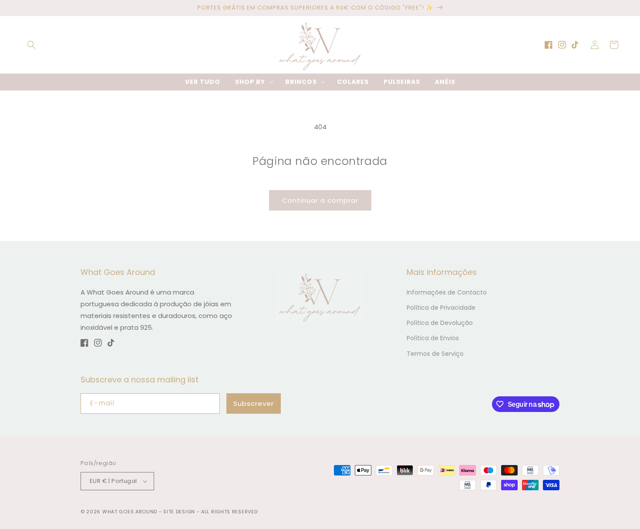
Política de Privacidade (441, 307)
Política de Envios (433, 338)
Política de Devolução (440, 322)
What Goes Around (129, 511)
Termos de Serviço (435, 353)
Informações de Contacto (447, 292)
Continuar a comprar (320, 200)
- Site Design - (180, 511)
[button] (31, 44)
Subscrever (253, 403)
